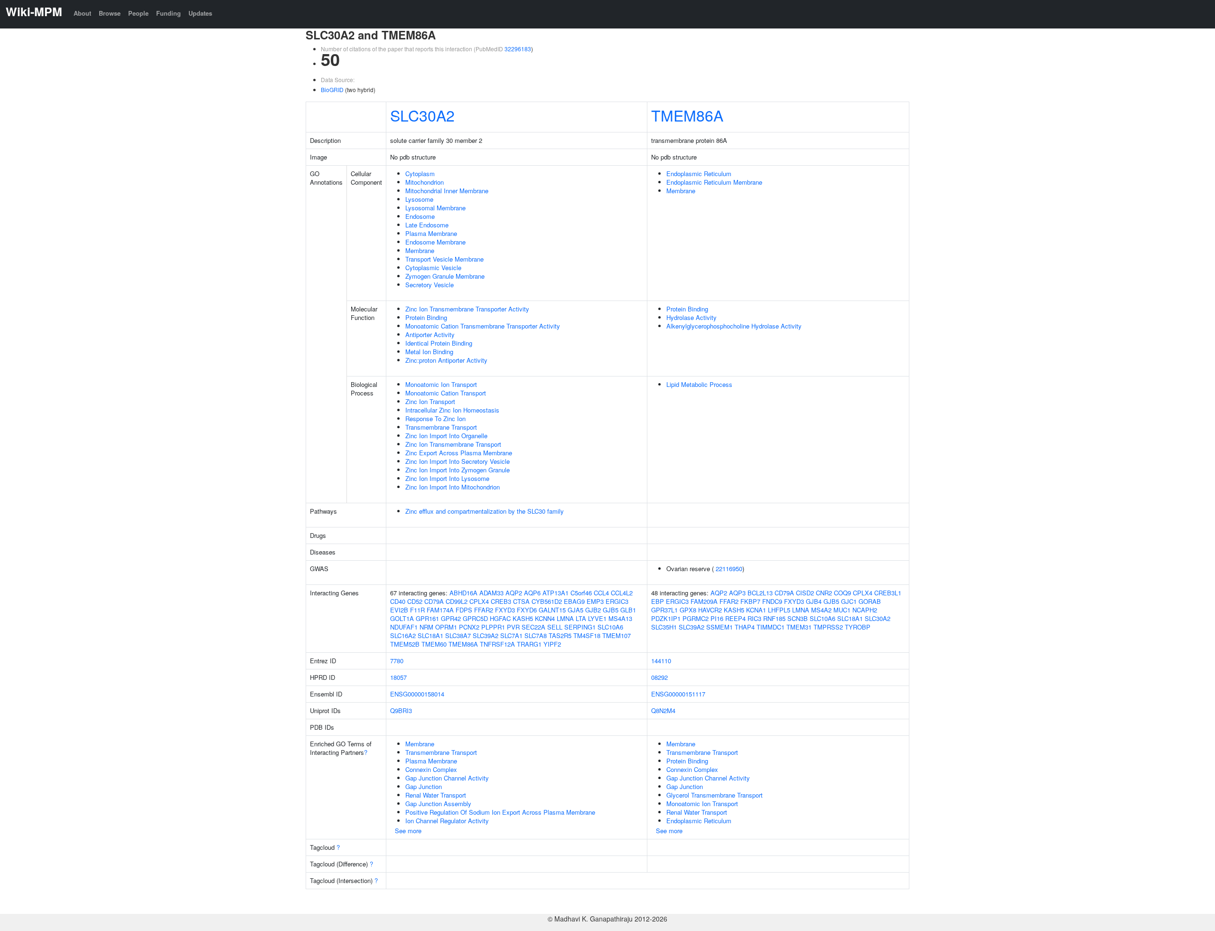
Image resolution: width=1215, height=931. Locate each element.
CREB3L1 (887, 592)
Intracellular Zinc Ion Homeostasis (452, 409)
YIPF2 (552, 644)
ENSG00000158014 (417, 693)
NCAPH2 (864, 609)
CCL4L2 (622, 592)
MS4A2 (821, 609)
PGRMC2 (695, 618)
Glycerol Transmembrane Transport (714, 794)
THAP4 (745, 626)
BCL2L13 (760, 592)
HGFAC (500, 618)
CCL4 (601, 592)
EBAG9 (574, 601)
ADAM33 (491, 592)
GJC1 (849, 601)
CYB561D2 (547, 601)
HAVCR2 (710, 609)
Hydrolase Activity (691, 317)
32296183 (518, 49)
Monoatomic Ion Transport (441, 384)
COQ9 (842, 592)
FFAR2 (483, 609)
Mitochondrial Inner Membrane (446, 190)
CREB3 (501, 601)
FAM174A (440, 609)
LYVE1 (597, 618)
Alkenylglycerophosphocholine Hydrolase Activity (734, 325)
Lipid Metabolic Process (699, 384)
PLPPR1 (493, 626)
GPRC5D (475, 618)
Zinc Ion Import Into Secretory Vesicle (457, 461)
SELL (554, 626)
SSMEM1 (719, 626)
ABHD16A (463, 592)
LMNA (565, 618)
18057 (398, 677)
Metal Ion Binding (429, 351)
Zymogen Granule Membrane (445, 276)
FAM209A (704, 601)
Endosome (420, 216)
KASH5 (523, 618)
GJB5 (610, 609)
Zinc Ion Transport (430, 401)
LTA (581, 618)
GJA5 (575, 609)
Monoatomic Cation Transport (445, 392)
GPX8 (688, 609)
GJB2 (593, 609)
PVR (513, 626)
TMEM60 (434, 644)
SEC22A (533, 626)
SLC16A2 (403, 635)
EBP (657, 601)
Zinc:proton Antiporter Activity (446, 360)
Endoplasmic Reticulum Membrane (714, 182)
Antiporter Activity (430, 334)
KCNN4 (545, 618)
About (82, 13)
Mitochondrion (424, 182)
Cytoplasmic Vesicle (433, 267)
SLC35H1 (664, 626)
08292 (659, 677)
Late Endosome (427, 224)
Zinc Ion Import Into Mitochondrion (452, 486)
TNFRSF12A (497, 644)
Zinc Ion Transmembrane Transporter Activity (467, 308)
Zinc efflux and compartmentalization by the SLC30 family (484, 511)
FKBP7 (750, 601)
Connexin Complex (431, 769)
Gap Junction (423, 786)
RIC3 (754, 618)
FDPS (464, 609)
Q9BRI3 (401, 710)
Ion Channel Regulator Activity (447, 820)
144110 (661, 660)
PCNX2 (469, 626)
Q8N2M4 (663, 710)
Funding (168, 13)
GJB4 (814, 601)
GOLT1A (402, 618)
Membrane (419, 250)
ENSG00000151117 (678, 693)
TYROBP (857, 626)
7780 (396, 660)
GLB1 (628, 609)
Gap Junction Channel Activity (447, 777)
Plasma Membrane (431, 233)
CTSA (521, 601)
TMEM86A (687, 115)
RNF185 (774, 618)
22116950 (729, 568)
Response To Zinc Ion (435, 418)
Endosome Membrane (435, 241)
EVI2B (399, 609)
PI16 (716, 618)
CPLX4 (479, 601)
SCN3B (797, 618)
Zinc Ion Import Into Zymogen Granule (457, 469)
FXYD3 (505, 609)
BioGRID (332, 89)
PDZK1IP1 (666, 618)
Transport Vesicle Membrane (444, 258)
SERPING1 (580, 626)
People (138, 13)
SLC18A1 (430, 635)
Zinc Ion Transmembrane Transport (453, 444)
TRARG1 (529, 644)
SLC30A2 (422, 115)
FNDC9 (772, 601)
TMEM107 (616, 635)
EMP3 (595, 601)
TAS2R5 (560, 635)
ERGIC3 (617, 601)
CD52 (414, 601)
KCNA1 (756, 609)
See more (408, 830)
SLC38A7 (458, 635)
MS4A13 (620, 618)
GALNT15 (552, 609)
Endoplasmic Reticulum (698, 173)
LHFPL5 (779, 609)
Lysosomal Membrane (435, 207)
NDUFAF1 (404, 626)
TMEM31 (799, 626)
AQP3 (737, 592)
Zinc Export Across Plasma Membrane (458, 452)
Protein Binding (426, 317)
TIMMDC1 (771, 626)
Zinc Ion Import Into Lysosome (447, 478)
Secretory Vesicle (429, 284)
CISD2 (805, 592)
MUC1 (841, 609)
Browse (110, 13)
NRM (426, 626)
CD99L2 (456, 601)
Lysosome (419, 199)
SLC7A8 (535, 635)
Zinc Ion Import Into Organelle (446, 435)
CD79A (434, 601)
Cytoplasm (420, 173)
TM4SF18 (586, 635)
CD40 (397, 601)
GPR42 (451, 618)
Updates (200, 13)
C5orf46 (581, 592)
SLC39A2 (485, 635)
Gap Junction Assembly (438, 803)
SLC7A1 (511, 635)
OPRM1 (446, 626)
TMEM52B (405, 644)
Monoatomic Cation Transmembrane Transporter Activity (482, 325)
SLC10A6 (610, 626)
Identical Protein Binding (438, 343)
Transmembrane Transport (441, 427)
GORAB (870, 601)
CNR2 (824, 592)
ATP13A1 (555, 592)
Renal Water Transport (435, 794)
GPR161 (427, 618)
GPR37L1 (664, 609)
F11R (417, 609)
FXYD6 (527, 609)
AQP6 (532, 592)
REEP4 (735, 618)
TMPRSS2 (828, 626)
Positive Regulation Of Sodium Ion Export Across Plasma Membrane (500, 812)
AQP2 (513, 592)
